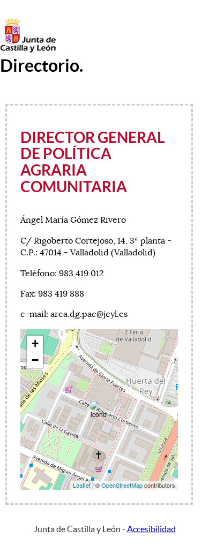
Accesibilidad (151, 529)
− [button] (35, 360)
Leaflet (82, 485)
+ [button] (35, 343)
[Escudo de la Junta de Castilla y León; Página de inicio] (28, 50)
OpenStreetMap (122, 485)
